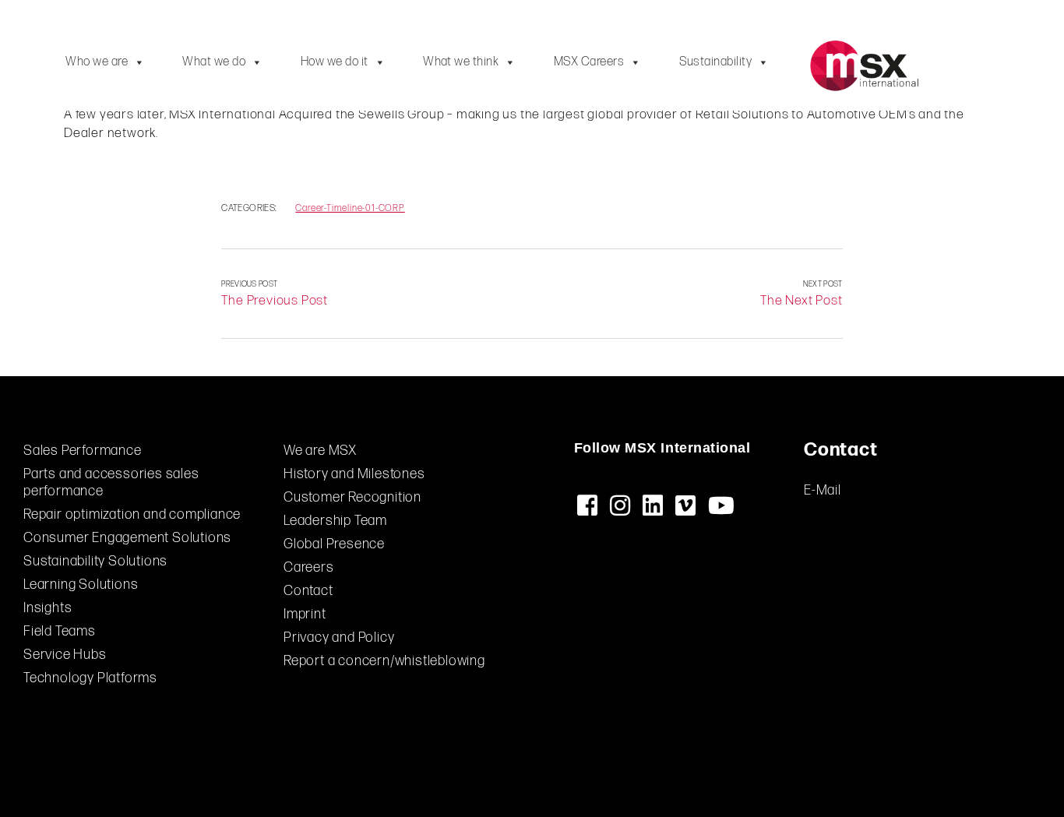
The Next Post (801, 300)
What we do (213, 62)
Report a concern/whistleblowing (384, 661)
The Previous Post (274, 300)
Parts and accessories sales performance (111, 482)
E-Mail (822, 490)
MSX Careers (589, 62)
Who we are (96, 62)
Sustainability (715, 62)
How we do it (334, 62)
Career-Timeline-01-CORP (349, 208)
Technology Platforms (90, 678)
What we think (461, 62)
